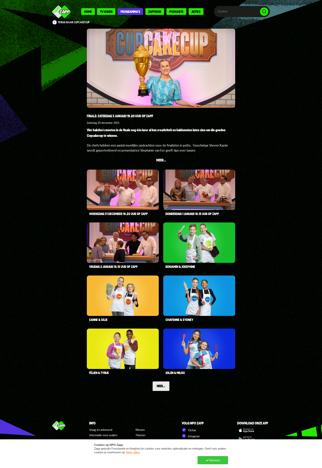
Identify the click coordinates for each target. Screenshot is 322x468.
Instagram (193, 436)
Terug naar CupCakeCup (74, 22)
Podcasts (176, 11)
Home (88, 11)
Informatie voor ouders (103, 435)
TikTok (191, 430)
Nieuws (140, 429)
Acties (196, 11)
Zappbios (154, 11)
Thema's (140, 435)
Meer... (161, 386)
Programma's (130, 11)
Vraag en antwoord (100, 429)
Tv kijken (106, 11)
